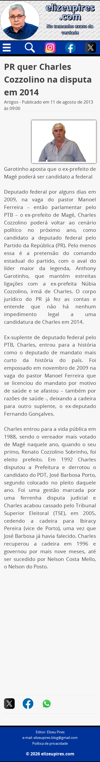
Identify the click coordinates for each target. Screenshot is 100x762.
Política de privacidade (50, 743)
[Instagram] (50, 47)
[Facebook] (70, 47)
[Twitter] (90, 47)
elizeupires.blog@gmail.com (56, 737)
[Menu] (9, 47)
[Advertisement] (50, 628)
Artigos (11, 102)
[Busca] (30, 47)
